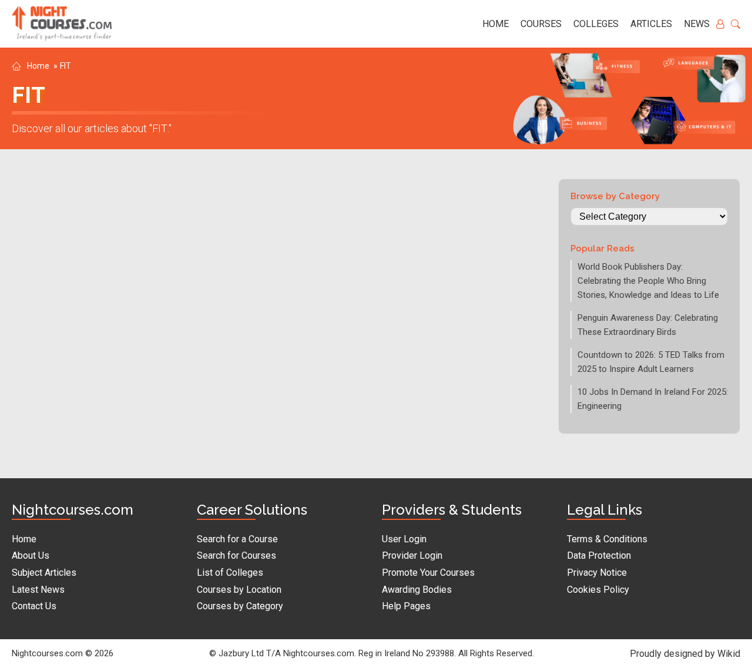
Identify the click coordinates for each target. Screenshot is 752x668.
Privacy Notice (597, 572)
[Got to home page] (62, 24)
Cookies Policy (598, 589)
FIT (65, 66)
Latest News (38, 589)
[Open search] (735, 24)
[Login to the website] (720, 24)
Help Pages (406, 606)
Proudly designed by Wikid (685, 653)
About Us (30, 555)
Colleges (596, 23)
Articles (651, 23)
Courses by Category (240, 606)
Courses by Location (239, 589)
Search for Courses (236, 555)
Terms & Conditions (607, 539)
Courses (541, 23)
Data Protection (599, 555)
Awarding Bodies (417, 589)
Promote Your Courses (428, 572)
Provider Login (412, 555)
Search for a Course (237, 539)
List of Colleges (230, 572)
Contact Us (34, 606)
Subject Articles (44, 572)
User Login (404, 539)
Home (495, 23)
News (697, 23)
